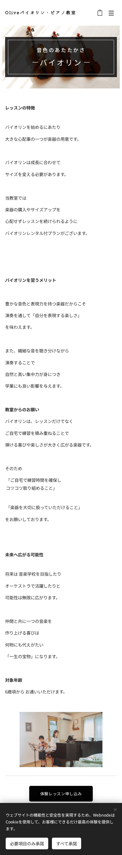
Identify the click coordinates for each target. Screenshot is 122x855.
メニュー (111, 12)
